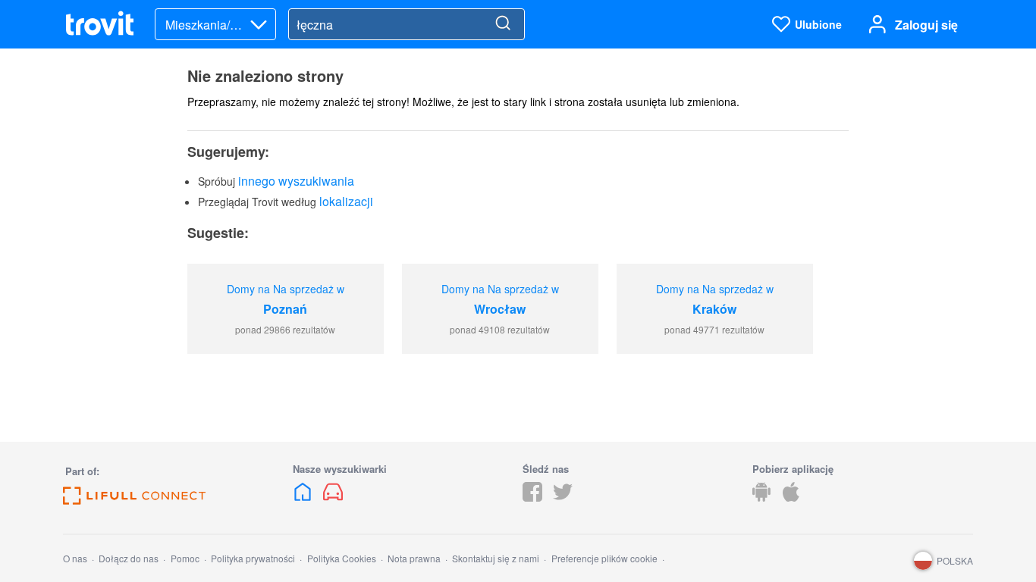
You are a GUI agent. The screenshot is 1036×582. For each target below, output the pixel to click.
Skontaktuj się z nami (495, 558)
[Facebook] (532, 496)
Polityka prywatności (253, 558)
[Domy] (304, 496)
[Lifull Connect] (134, 499)
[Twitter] (563, 496)
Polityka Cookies (341, 558)
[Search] (503, 24)
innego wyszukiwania (296, 180)
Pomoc (185, 558)
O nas (75, 558)
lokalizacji (346, 201)
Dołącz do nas (129, 558)
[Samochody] (333, 496)
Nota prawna (414, 558)
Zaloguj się (926, 24)
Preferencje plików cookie (604, 558)
